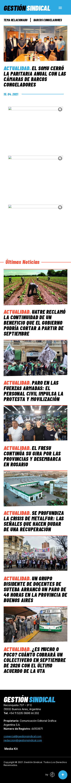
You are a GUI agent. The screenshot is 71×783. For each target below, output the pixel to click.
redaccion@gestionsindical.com (23, 740)
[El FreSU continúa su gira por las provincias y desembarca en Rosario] (35, 423)
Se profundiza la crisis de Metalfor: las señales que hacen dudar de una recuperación (34, 520)
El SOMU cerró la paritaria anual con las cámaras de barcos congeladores (35, 76)
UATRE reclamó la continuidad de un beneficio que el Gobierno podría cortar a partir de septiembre (35, 322)
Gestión (27, 7)
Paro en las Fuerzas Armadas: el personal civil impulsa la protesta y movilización (33, 390)
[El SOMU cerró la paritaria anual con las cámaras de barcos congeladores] (35, 44)
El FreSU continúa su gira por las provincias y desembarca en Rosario (32, 456)
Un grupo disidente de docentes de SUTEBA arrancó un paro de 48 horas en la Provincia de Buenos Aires (35, 589)
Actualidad (16, 68)
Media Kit (11, 749)
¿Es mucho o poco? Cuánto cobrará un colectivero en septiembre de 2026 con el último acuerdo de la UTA (35, 660)
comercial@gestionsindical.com (22, 736)
